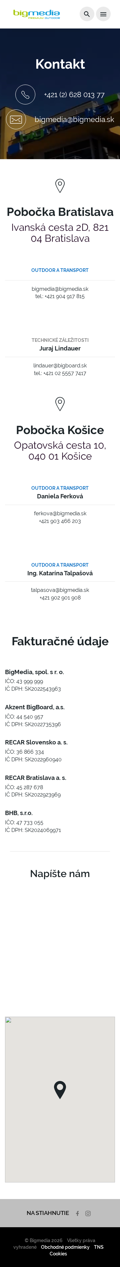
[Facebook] (78, 1213)
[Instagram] (89, 1213)
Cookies (58, 1253)
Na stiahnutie (48, 1213)
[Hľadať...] (87, 14)
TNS (99, 1247)
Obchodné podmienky (65, 1247)
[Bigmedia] (37, 14)
